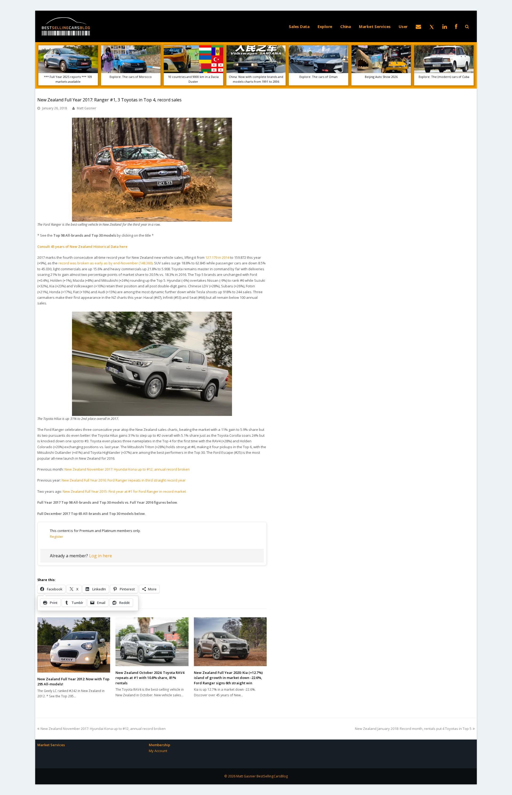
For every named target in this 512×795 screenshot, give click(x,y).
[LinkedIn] (444, 26)
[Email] (418, 26)
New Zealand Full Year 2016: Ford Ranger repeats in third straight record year (124, 480)
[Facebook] (456, 26)
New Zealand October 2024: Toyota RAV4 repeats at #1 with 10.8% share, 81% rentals (149, 677)
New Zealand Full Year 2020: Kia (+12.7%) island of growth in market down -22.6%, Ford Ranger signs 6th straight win (228, 677)
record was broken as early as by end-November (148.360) (105, 263)
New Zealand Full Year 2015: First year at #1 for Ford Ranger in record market (124, 491)
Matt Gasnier (86, 108)
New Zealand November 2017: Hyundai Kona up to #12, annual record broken (127, 469)
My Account (158, 750)
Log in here (100, 556)
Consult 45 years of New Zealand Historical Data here (82, 246)
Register (56, 536)
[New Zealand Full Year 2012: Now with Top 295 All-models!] (73, 644)
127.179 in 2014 (217, 257)
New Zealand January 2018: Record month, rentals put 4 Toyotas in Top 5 (413, 728)
